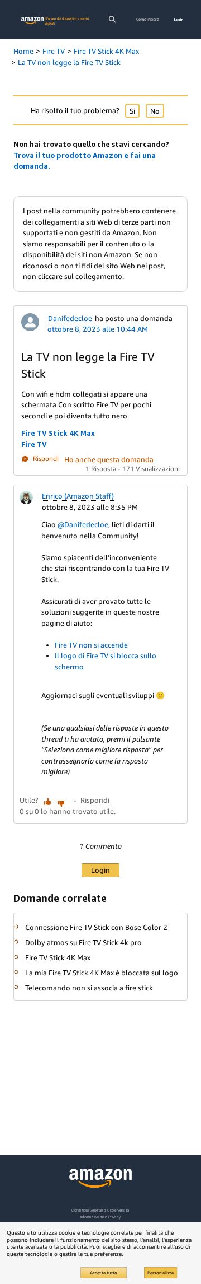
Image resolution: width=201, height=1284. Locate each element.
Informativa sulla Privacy (100, 1217)
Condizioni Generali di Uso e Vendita (100, 1210)
